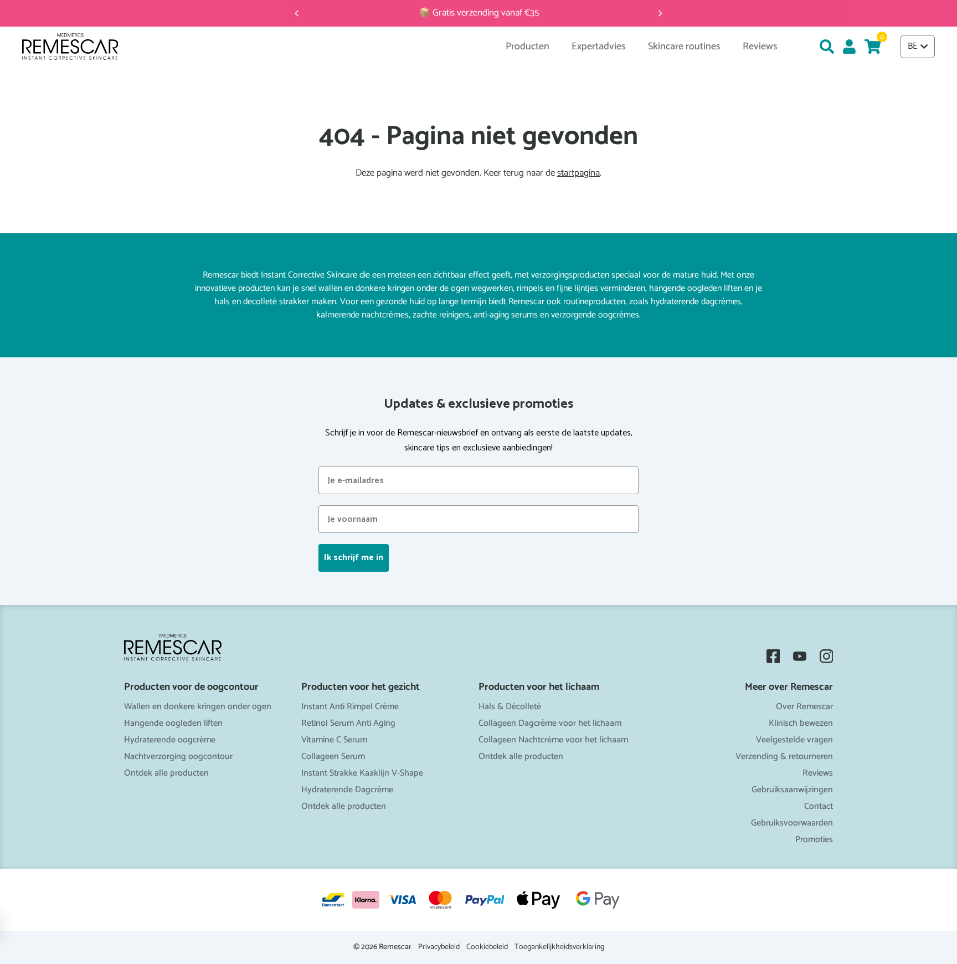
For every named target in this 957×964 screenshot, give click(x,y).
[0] (873, 46)
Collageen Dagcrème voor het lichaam (549, 723)
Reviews (817, 773)
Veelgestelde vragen (794, 739)
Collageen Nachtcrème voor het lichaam (553, 739)
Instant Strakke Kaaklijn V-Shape (362, 773)
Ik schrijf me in (353, 557)
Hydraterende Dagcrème (347, 789)
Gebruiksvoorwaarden (792, 823)
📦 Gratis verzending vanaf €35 (479, 13)
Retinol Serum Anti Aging (348, 723)
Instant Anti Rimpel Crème (350, 706)
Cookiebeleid (487, 947)
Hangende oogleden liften (173, 723)
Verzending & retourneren (784, 756)
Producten (527, 46)
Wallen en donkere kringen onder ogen (197, 706)
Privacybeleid (439, 947)
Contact (818, 806)
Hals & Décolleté (509, 706)
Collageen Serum (333, 756)
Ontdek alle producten (166, 773)
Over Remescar (804, 706)
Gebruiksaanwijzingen (792, 789)
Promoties (814, 839)
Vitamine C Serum (334, 739)
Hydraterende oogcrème (169, 739)
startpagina (578, 173)
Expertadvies (599, 46)
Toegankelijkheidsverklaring (559, 947)
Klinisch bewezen (801, 723)
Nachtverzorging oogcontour (178, 756)
